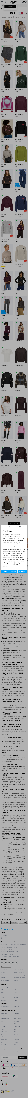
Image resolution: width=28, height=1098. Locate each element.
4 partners (17, 542)
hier (23, 559)
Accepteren (22, 571)
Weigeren (13, 571)
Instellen (5, 571)
